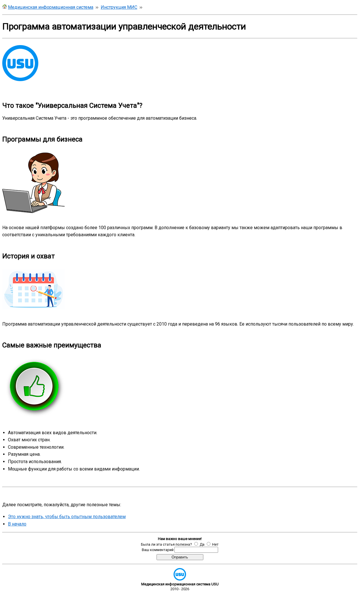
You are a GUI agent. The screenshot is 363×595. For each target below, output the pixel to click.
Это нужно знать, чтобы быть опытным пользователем (67, 516)
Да (202, 544)
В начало (17, 524)
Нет (215, 544)
